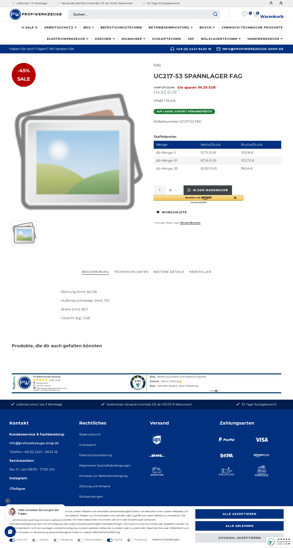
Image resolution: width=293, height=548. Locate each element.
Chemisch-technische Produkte (252, 27)
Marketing (67, 539)
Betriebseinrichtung (169, 27)
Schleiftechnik (166, 39)
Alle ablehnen (240, 526)
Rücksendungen (91, 496)
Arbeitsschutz (58, 27)
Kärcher (103, 39)
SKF (191, 39)
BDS (87, 27)
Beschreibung (95, 272)
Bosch (206, 27)
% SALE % (29, 27)
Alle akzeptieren (239, 514)
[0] (245, 14)
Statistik (44, 539)
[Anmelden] (271, 3)
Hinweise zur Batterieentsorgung (103, 476)
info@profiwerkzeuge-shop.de (253, 49)
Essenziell (22, 539)
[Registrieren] (281, 3)
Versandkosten (190, 222)
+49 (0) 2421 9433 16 (193, 49)
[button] (198, 199)
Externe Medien (93, 539)
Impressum (87, 445)
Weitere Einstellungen (166, 539)
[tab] (95, 272)
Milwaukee (132, 39)
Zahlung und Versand (94, 486)
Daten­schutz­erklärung (106, 532)
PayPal (118, 539)
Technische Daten (131, 272)
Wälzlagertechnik (219, 39)
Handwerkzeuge (263, 39)
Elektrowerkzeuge (66, 39)
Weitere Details (168, 272)
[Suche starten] (215, 14)
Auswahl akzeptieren (239, 538)
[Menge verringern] (177, 190)
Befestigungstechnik (121, 27)
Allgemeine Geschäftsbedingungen (105, 465)
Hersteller (200, 272)
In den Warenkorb (210, 190)
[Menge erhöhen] (170, 190)
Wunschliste (174, 212)
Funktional (140, 539)
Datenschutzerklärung (95, 455)
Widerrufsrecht (90, 434)
